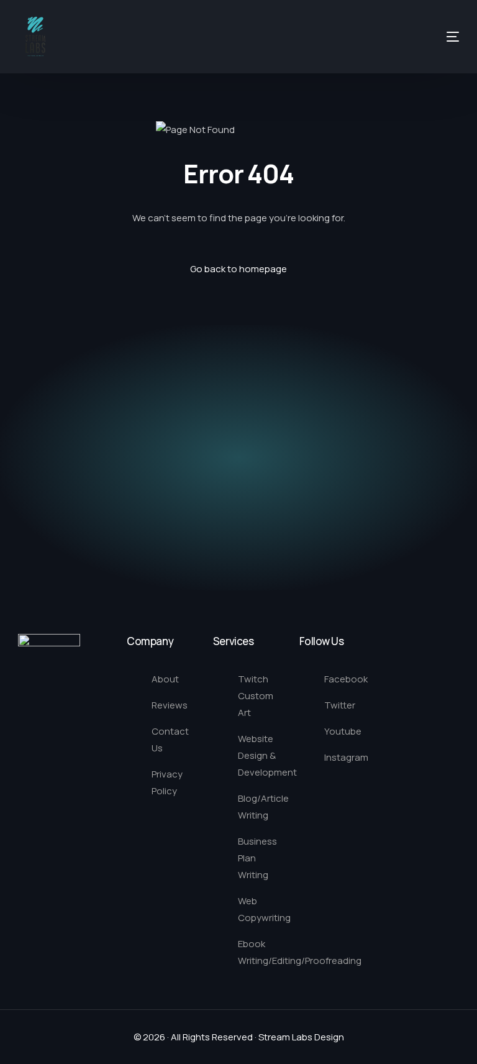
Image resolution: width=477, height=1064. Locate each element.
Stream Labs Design (301, 1036)
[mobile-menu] (431, 37)
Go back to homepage (238, 268)
